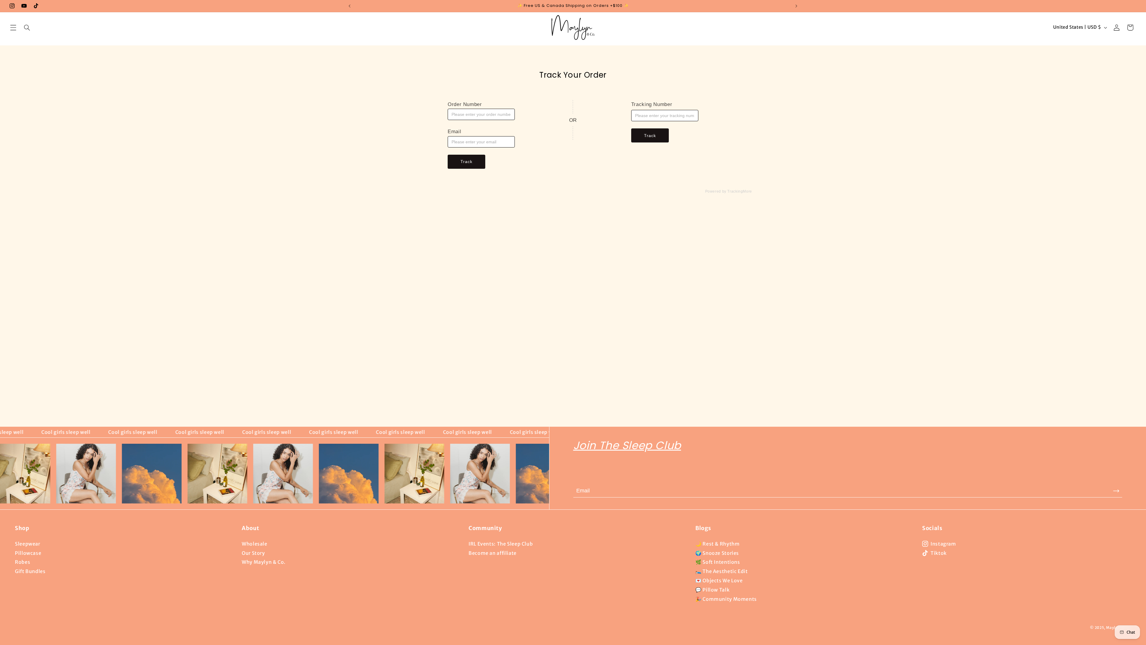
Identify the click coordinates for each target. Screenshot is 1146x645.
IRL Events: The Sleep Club (501, 544)
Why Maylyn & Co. (264, 562)
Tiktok (939, 553)
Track (466, 161)
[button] (13, 27)
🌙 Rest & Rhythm (717, 544)
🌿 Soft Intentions (717, 562)
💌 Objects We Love (719, 580)
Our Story (253, 553)
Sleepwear (27, 544)
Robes (22, 562)
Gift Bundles (30, 571)
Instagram (943, 544)
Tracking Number (651, 104)
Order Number (465, 104)
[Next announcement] (796, 6)
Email (454, 131)
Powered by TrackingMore (728, 191)
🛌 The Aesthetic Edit (721, 571)
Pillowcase (28, 553)
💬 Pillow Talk (712, 590)
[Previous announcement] (349, 6)
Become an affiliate (493, 553)
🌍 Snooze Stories (717, 553)
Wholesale (254, 544)
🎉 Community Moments (726, 599)
